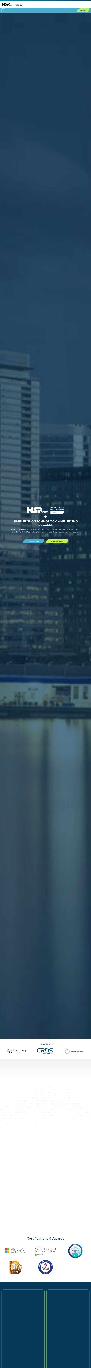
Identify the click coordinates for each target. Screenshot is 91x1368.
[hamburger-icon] (3, 10)
